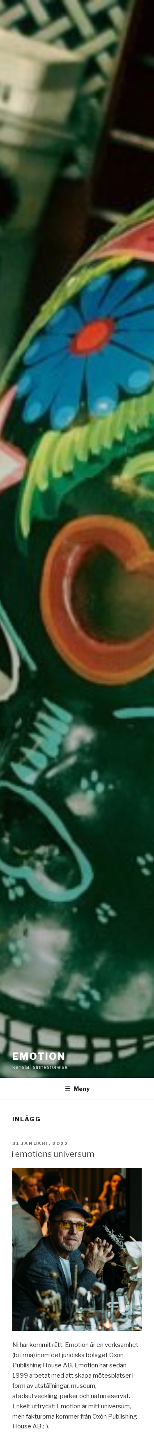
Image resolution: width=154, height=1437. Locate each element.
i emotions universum (52, 1154)
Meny (82, 1088)
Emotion (38, 1056)
